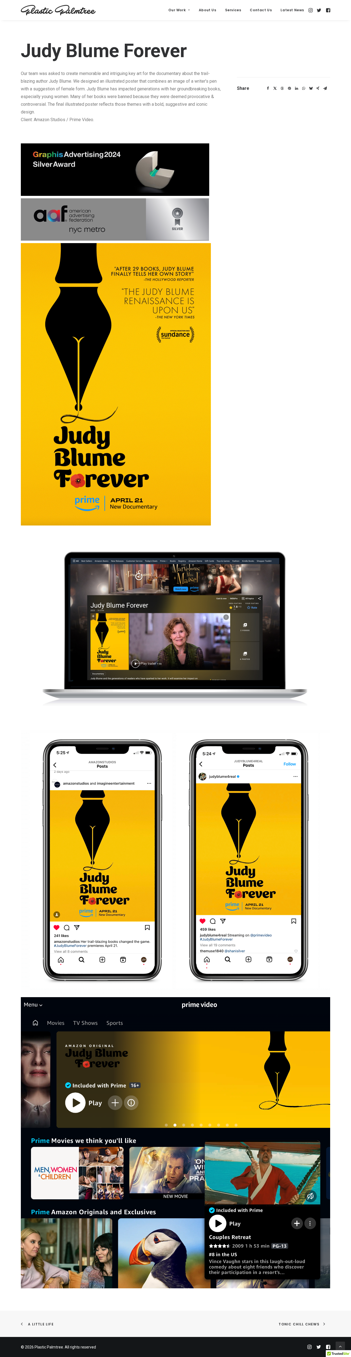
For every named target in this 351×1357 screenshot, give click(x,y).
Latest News (292, 10)
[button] (311, 10)
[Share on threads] (282, 88)
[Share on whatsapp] (303, 88)
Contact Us (261, 10)
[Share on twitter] (275, 88)
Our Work (177, 10)
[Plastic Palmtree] (58, 10)
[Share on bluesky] (310, 88)
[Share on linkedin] (296, 88)
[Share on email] (325, 88)
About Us (207, 10)
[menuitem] (179, 10)
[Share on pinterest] (289, 88)
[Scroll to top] (340, 1345)
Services (233, 10)
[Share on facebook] (268, 88)
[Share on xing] (318, 88)
